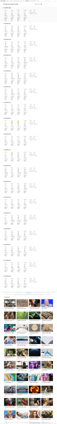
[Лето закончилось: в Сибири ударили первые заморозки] (47, 416)
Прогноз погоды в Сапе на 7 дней (28, 292)
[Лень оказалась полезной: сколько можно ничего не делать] (10, 367)
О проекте (27, 423)
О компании (3, 423)
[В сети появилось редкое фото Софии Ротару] (35, 367)
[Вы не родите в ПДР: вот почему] (22, 416)
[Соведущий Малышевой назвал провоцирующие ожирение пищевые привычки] (35, 330)
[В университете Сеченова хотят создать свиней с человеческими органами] (47, 317)
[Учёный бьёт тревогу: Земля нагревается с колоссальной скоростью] (35, 354)
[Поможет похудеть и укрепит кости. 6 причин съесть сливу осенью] (10, 330)
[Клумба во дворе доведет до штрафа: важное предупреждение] (10, 354)
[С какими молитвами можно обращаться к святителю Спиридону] (10, 416)
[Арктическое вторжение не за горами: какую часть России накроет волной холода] (22, 342)
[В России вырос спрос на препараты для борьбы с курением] (10, 342)
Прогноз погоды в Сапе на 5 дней (17, 292)
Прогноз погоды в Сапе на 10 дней (39, 292)
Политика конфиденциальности (32, 423)
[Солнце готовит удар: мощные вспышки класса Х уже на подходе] (35, 391)
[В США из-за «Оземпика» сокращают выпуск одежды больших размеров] (35, 379)
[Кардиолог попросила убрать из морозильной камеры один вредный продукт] (35, 404)
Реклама (7, 423)
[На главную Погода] (3, 1)
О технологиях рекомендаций (40, 423)
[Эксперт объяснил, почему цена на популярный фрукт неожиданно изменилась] (10, 379)
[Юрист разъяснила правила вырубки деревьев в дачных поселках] (47, 404)
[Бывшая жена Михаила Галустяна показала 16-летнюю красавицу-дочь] (10, 404)
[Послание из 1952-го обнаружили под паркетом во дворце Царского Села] (22, 305)
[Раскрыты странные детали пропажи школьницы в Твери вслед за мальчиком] (10, 391)
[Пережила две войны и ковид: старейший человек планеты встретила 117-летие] (47, 330)
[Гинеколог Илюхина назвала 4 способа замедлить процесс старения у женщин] (47, 391)
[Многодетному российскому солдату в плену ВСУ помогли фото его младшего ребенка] (10, 305)
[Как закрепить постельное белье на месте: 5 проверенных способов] (22, 330)
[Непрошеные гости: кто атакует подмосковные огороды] (10, 317)
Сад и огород (53, 292)
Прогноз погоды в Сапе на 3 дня (6, 292)
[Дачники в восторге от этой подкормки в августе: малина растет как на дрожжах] (22, 404)
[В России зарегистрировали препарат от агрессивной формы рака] (47, 354)
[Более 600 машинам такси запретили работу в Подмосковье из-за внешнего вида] (22, 379)
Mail (1, 423)
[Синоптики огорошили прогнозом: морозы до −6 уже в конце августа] (22, 367)
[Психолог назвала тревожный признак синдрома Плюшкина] (22, 354)
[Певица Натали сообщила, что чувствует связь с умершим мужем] (47, 379)
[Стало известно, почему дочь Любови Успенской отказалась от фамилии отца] (35, 416)
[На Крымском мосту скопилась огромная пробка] (22, 391)
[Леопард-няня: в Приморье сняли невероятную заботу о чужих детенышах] (22, 317)
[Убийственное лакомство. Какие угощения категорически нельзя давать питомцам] (35, 305)
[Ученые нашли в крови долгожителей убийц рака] (35, 342)
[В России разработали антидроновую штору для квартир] (47, 342)
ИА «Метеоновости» (54, 423)
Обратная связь (46, 423)
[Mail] (1, 1)
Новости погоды (47, 292)
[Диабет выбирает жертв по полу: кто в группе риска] (47, 367)
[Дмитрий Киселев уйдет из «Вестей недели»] (47, 305)
